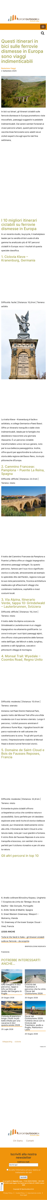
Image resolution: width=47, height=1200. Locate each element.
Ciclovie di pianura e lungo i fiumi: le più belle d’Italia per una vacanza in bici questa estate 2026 (11, 1020)
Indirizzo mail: (23, 1162)
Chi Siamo (18, 1140)
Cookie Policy (20, 1193)
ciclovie (18, 1041)
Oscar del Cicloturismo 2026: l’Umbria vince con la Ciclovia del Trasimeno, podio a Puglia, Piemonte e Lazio (34, 1023)
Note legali (23, 1195)
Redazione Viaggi (8, 68)
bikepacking (7, 1041)
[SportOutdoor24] (23, 18)
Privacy (1, 1187)
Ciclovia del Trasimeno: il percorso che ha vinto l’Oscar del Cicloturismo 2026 (35, 989)
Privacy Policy (8, 1193)
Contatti (30, 1140)
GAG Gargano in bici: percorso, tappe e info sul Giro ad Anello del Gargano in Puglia (11, 989)
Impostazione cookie (23, 1146)
